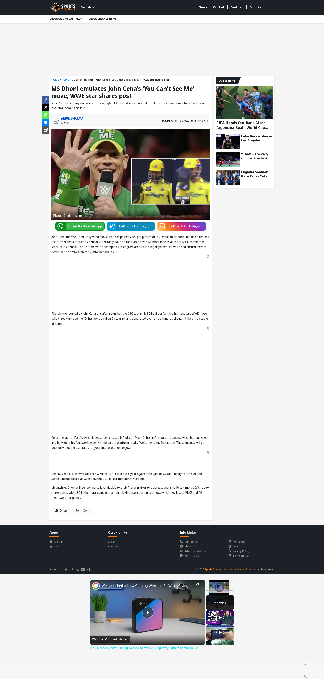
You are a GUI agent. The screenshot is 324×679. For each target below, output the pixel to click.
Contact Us (191, 541)
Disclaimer (239, 541)
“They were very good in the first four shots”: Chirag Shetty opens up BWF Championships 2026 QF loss (256, 156)
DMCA (237, 546)
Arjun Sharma (72, 118)
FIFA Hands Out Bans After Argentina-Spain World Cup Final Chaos (240, 125)
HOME (55, 79)
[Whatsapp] (46, 114)
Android (58, 541)
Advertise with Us (195, 551)
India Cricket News (102, 18)
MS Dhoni (61, 510)
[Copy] (46, 130)
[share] (197, 584)
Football (237, 7)
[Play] (220, 617)
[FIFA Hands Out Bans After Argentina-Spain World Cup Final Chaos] (244, 102)
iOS (56, 546)
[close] (305, 664)
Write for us (191, 556)
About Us (190, 546)
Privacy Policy (241, 551)
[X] (46, 107)
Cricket (219, 7)
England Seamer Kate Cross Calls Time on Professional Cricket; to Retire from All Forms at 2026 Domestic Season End (255, 174)
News (203, 7)
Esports (255, 7)
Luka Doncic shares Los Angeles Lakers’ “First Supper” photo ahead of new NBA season (256, 138)
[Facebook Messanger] (46, 122)
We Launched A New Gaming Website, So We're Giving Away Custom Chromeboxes (147, 585)
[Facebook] (46, 99)
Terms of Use (241, 556)
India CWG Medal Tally (66, 18)
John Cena (83, 510)
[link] (96, 586)
